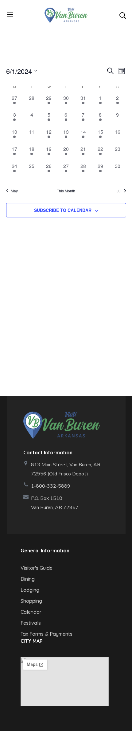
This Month (66, 190)
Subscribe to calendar (62, 210)
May (14, 190)
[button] (122, 15)
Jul (119, 190)
